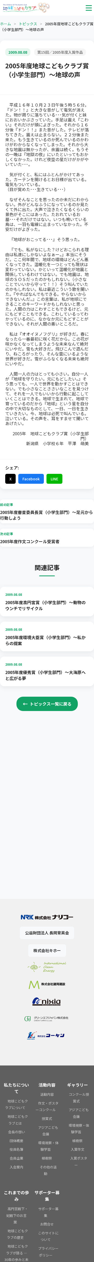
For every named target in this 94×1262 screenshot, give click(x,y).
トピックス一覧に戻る (47, 703)
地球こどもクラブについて (16, 1104)
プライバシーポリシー (48, 1252)
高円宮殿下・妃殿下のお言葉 (17, 1215)
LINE (54, 478)
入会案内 (16, 1167)
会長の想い (16, 1131)
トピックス (28, 23)
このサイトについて (48, 1236)
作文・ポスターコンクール (47, 1106)
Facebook (31, 478)
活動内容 (47, 1094)
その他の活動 (48, 1170)
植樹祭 (47, 1158)
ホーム (5, 23)
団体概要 (16, 1140)
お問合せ (47, 1224)
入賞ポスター (78, 1161)
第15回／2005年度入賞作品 (60, 52)
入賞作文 (77, 1149)
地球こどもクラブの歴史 (17, 1234)
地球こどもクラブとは (18, 1120)
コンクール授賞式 (79, 1098)
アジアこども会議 (48, 1131)
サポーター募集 (48, 1212)
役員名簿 (16, 1149)
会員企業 (16, 1158)
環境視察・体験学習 (48, 1146)
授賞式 (47, 1118)
